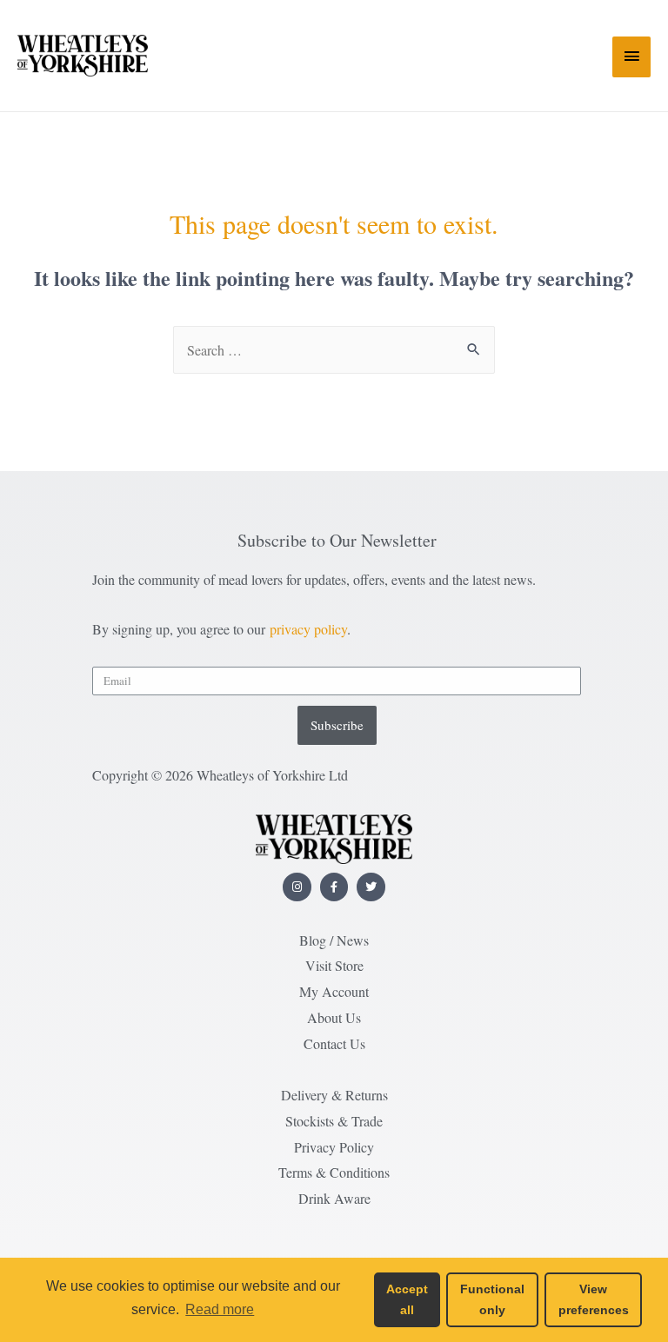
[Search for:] (334, 350)
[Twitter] (371, 887)
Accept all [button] (407, 1299)
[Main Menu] (631, 57)
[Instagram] (297, 887)
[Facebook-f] (334, 887)
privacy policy (308, 629)
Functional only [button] (492, 1299)
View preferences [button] (593, 1299)
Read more (219, 1309)
